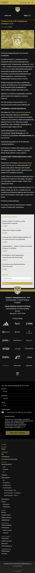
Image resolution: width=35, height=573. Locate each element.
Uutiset (10, 27)
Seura (3, 510)
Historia (3, 512)
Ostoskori (4, 553)
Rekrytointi (4, 543)
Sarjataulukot (6, 504)
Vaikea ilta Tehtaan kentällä (11, 230)
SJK (2, 454)
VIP (3, 472)
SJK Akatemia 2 (7, 485)
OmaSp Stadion (5, 515)
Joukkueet (4, 452)
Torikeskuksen (6, 69)
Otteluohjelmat (5, 477)
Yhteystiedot (5, 536)
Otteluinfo (4, 475)
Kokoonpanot (5, 499)
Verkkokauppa (23, 2)
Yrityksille (5, 523)
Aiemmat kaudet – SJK (10, 490)
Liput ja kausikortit (6, 464)
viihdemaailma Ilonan (25, 163)
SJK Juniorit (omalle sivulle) (9, 459)
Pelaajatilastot (6, 506)
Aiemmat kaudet (7, 487)
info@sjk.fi (17, 302)
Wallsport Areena (6, 517)
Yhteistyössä (5, 527)
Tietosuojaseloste (6, 546)
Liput (4, 467)
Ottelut (4, 462)
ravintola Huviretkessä (22, 112)
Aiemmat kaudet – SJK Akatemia (12, 493)
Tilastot (3, 501)
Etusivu (3, 444)
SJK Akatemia (5, 456)
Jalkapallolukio (5, 520)
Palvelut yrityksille (6, 525)
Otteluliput (4, 2)
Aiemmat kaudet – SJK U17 (11, 495)
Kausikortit (5, 469)
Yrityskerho (5, 532)
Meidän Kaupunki (7, 530)
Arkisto (3, 449)
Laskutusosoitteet (6, 541)
